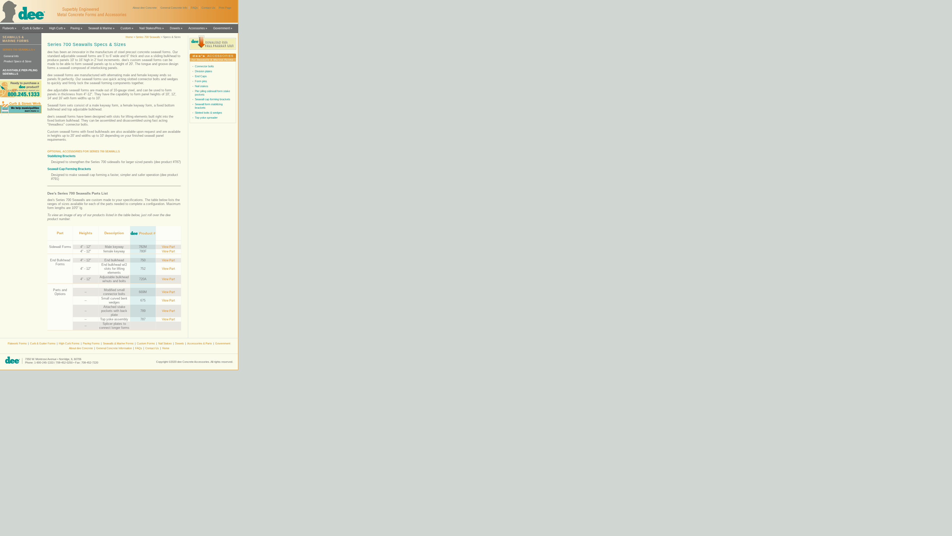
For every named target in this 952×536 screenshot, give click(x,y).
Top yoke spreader (206, 117)
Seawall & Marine (100, 28)
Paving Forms (91, 343)
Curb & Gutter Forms (43, 343)
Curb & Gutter (31, 28)
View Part (168, 246)
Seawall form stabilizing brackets (209, 106)
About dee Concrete (145, 7)
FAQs (194, 7)
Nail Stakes (165, 343)
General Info (11, 56)
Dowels (175, 28)
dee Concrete (24, 11)
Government (221, 28)
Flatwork (8, 28)
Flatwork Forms (17, 343)
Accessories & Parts (199, 343)
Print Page (225, 7)
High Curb (56, 28)
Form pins (201, 81)
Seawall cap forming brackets (212, 99)
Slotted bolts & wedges (208, 112)
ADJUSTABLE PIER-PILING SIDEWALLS (20, 72)
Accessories (196, 28)
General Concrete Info (173, 7)
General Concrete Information (114, 348)
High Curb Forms (69, 343)
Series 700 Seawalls (148, 36)
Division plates (203, 71)
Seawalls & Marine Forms (118, 343)
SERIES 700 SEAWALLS (17, 49)
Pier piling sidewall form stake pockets (212, 93)
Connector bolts (204, 66)
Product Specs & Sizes (17, 61)
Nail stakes (201, 86)
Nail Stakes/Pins (150, 28)
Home (129, 36)
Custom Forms (146, 343)
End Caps (201, 76)
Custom (125, 28)
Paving (75, 28)
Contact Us (208, 7)
